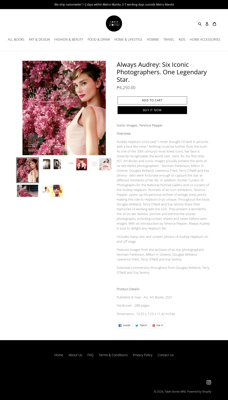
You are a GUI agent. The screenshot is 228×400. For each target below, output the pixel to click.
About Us (75, 355)
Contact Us (166, 355)
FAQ (90, 355)
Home (58, 355)
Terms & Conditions (113, 355)
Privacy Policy (142, 355)
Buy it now (152, 110)
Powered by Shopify (199, 391)
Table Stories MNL (175, 391)
